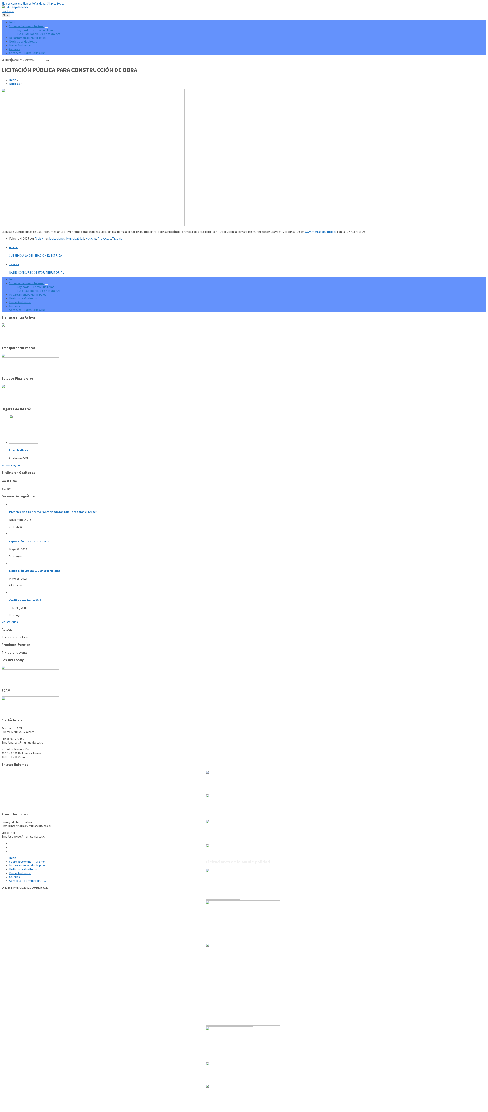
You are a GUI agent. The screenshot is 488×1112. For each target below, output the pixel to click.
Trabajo (117, 238)
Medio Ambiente (19, 873)
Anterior (13, 247)
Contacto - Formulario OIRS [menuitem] (27, 53)
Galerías (14, 877)
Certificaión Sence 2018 (25, 600)
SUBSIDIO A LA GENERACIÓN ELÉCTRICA (35, 255)
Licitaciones (57, 238)
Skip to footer (56, 3)
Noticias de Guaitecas (23, 869)
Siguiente (14, 264)
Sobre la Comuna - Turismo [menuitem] (26, 26)
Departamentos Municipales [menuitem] (27, 37)
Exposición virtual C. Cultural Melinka (34, 571)
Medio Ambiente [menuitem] (19, 45)
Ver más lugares (12, 465)
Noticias (14, 84)
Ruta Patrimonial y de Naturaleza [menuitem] (38, 34)
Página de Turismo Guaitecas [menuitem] (35, 30)
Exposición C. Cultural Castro (29, 541)
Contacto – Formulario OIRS (27, 881)
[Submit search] (47, 60)
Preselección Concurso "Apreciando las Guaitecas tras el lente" (53, 512)
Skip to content (12, 3)
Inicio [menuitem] (12, 22)
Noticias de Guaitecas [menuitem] (23, 41)
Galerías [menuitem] (14, 49)
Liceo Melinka (18, 450)
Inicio (12, 80)
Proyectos (104, 238)
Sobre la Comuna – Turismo (27, 861)
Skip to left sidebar (34, 3)
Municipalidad (75, 238)
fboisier (40, 238)
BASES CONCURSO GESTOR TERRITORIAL (36, 272)
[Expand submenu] (46, 27)
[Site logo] (18, 11)
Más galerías (10, 622)
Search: (6, 60)
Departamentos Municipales (27, 865)
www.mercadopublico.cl (320, 231)
